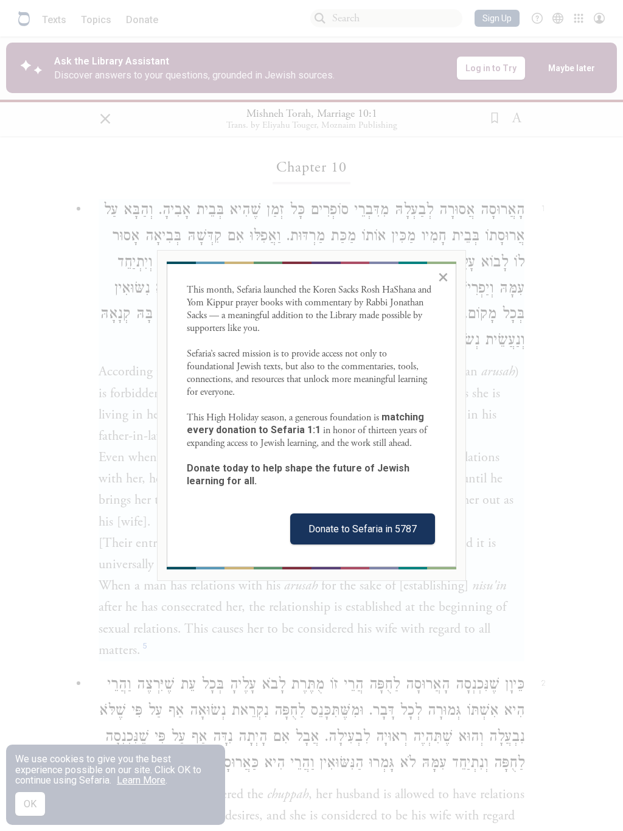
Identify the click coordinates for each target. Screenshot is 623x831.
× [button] (443, 276)
